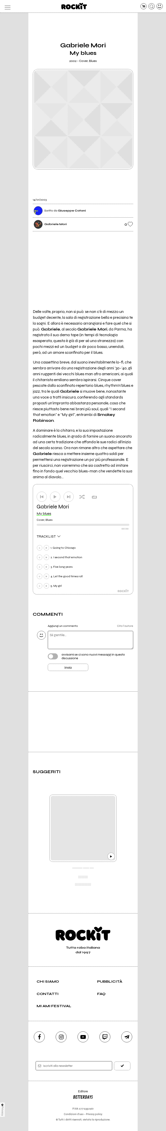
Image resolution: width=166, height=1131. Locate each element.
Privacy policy (94, 1114)
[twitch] (104, 1036)
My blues (44, 513)
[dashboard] (159, 6)
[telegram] (126, 1036)
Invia (68, 667)
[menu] (6, 6)
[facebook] (39, 1036)
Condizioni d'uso (74, 1114)
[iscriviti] (122, 1066)
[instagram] (61, 1036)
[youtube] (83, 1036)
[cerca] (151, 6)
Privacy (2, 1111)
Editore (80, 1093)
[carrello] (143, 6)
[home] (74, 6)
